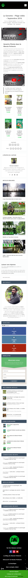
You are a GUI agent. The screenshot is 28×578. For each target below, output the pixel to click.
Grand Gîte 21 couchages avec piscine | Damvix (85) (16, 397)
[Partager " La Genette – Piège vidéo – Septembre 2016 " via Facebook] (10, 144)
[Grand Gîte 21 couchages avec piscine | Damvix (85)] (4, 398)
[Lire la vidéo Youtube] (14, 80)
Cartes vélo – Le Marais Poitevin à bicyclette (13, 472)
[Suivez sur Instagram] (14, 551)
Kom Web (20, 576)
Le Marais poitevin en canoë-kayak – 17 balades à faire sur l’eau (14, 458)
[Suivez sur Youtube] (17, 551)
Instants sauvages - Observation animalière (13, 22)
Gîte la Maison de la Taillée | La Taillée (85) (16, 409)
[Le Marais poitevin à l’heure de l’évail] (4, 404)
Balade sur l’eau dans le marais (10, 237)
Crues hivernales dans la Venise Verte (12, 199)
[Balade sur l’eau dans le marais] (14, 228)
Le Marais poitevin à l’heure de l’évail (15, 403)
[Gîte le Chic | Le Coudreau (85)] (4, 415)
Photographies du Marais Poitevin (13, 393)
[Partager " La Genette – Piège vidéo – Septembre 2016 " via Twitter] (12, 144)
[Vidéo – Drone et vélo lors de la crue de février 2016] (14, 246)
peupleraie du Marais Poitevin (10, 52)
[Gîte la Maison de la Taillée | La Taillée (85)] (4, 409)
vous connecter (10, 266)
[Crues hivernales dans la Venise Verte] (14, 190)
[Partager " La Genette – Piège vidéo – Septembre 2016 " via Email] (18, 144)
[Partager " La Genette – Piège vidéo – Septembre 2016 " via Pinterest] (15, 144)
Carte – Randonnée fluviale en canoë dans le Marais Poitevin (13, 467)
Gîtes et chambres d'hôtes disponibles (14, 399)
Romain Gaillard (12, 21)
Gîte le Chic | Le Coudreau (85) (14, 414)
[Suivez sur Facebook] (10, 551)
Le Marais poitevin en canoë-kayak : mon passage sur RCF (15, 391)
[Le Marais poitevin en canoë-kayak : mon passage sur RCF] (4, 392)
